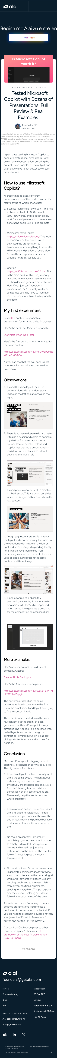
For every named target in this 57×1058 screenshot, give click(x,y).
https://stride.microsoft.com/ (23, 236)
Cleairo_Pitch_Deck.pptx (17, 677)
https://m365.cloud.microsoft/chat (26, 271)
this (13, 317)
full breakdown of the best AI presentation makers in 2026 (26, 935)
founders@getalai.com (22, 979)
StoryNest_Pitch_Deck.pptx (19, 334)
